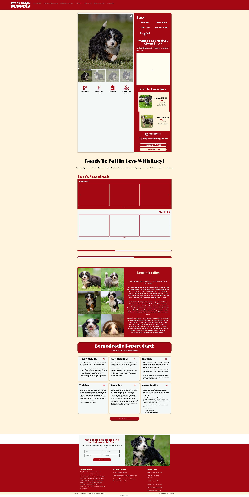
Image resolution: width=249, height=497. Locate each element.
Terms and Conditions (124, 495)
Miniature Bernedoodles (51, 3)
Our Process (87, 3)
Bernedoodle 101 (99, 3)
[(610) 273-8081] (146, 134)
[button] (131, 16)
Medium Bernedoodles (66, 3)
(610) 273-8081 (155, 134)
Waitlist (78, 3)
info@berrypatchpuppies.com (155, 139)
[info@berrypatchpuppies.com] (140, 138)
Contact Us (111, 3)
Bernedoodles (37, 3)
